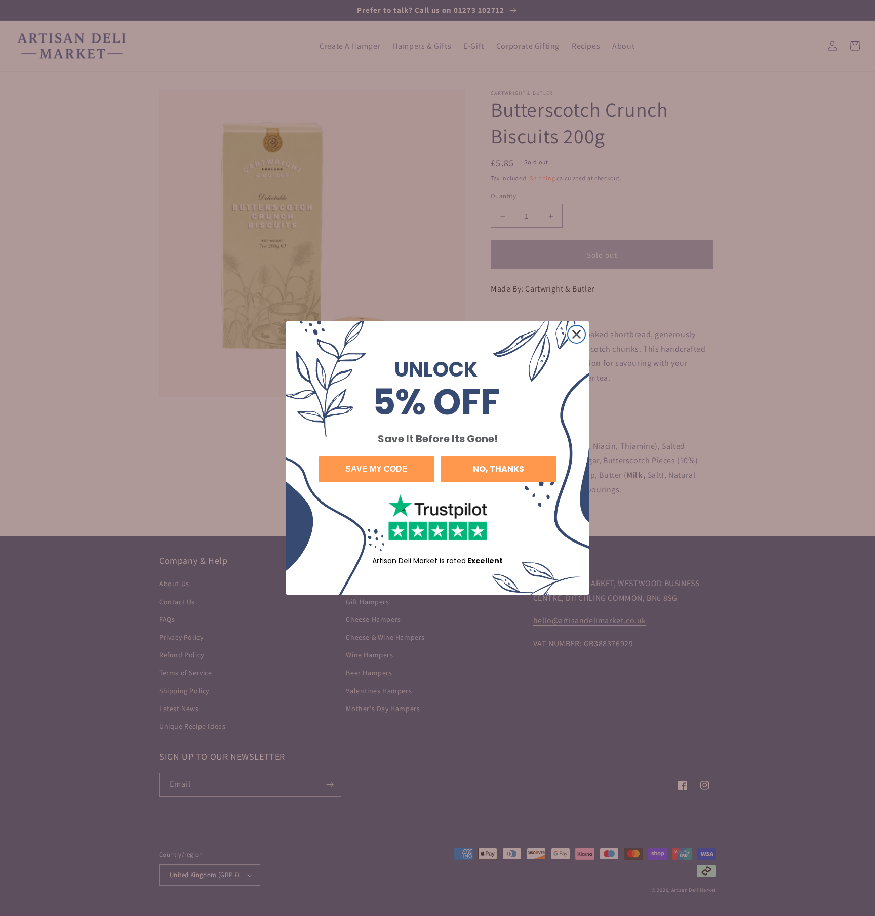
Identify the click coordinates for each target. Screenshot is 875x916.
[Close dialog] (576, 334)
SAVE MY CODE (376, 469)
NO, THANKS (498, 469)
